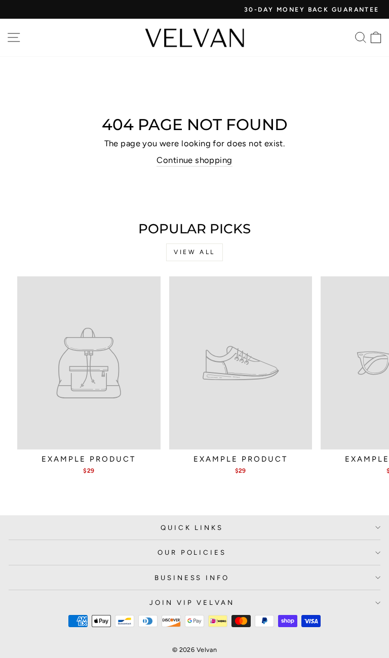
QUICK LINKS (192, 527)
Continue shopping (194, 160)
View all (194, 252)
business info (192, 577)
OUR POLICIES (192, 552)
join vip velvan (192, 602)
